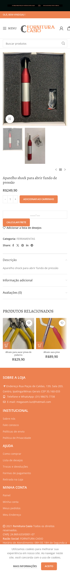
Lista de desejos (13, 460)
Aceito (49, 566)
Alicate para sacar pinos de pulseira (18, 353)
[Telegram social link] (31, 245)
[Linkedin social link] (27, 245)
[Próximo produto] (65, 170)
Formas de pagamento (17, 473)
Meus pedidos (12, 508)
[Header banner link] (35, 5)
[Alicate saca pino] (51, 333)
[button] (6, 89)
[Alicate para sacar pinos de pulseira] (18, 333)
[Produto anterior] (56, 170)
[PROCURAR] (63, 43)
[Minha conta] (61, 28)
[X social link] (17, 245)
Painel (6, 495)
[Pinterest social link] (22, 245)
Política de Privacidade (17, 438)
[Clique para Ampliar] (10, 119)
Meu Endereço (12, 514)
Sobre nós (9, 418)
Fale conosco (11, 425)
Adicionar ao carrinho (38, 199)
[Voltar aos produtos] (60, 170)
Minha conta (10, 502)
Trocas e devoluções (15, 466)
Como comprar (12, 453)
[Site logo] (38, 28)
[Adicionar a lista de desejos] (29, 323)
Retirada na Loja (13, 479)
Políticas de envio (13, 431)
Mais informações (25, 566)
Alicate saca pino (51, 352)
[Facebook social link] (13, 245)
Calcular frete (16, 222)
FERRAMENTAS (26, 239)
